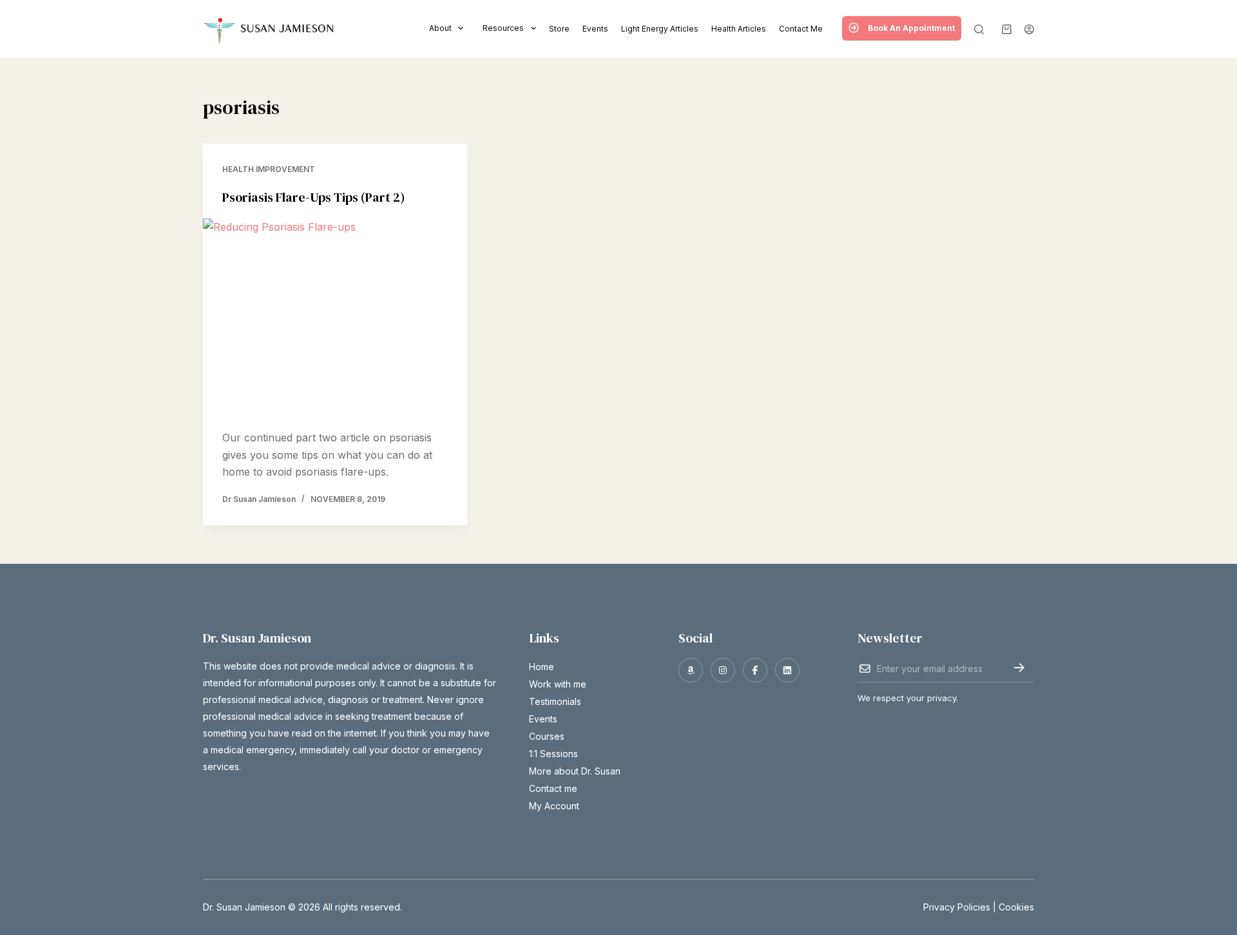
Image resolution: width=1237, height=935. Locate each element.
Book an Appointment (911, 28)
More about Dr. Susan (574, 771)
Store (559, 29)
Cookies (1016, 906)
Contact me (801, 29)
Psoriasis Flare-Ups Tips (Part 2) (313, 197)
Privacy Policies (956, 906)
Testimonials (555, 701)
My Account (554, 805)
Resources (503, 28)
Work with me (557, 684)
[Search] (979, 29)
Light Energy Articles (659, 29)
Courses (546, 736)
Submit (1019, 667)
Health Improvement (268, 169)
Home (541, 666)
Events (595, 29)
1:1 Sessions (553, 753)
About (440, 28)
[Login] (1029, 29)
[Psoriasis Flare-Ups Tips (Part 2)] (335, 317)
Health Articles (738, 29)
